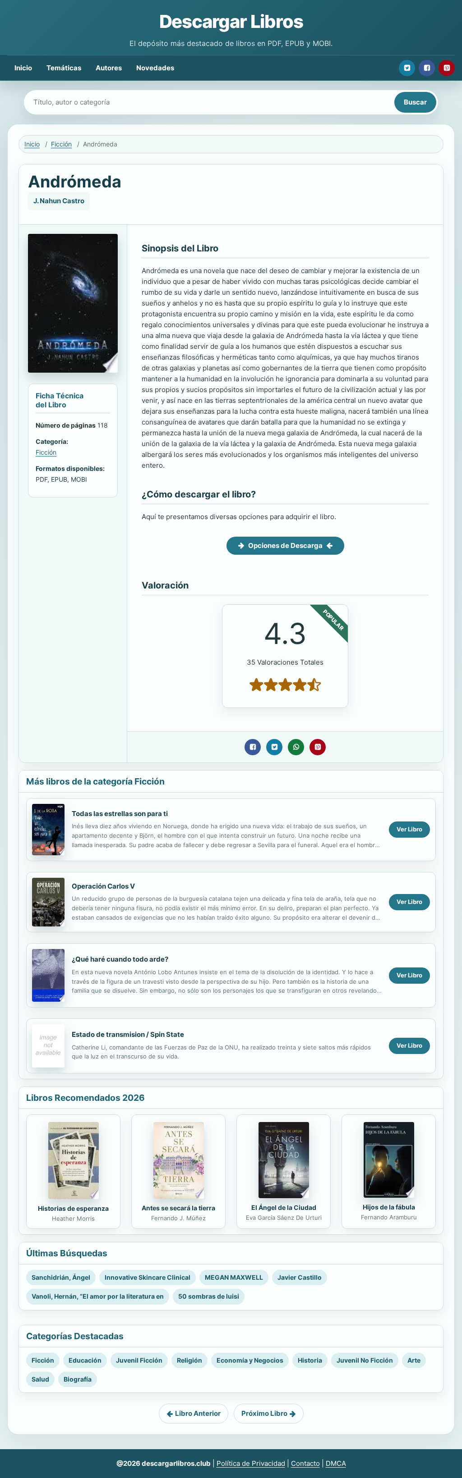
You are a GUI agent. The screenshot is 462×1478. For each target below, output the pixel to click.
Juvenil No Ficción (365, 1360)
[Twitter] (407, 68)
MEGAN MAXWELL (234, 1277)
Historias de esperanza (73, 1208)
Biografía (78, 1379)
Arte (413, 1360)
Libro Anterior (198, 1413)
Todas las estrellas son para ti (120, 813)
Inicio (23, 68)
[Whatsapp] (296, 747)
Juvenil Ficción (139, 1360)
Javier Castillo (299, 1277)
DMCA (336, 1463)
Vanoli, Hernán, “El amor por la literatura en (98, 1296)
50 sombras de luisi (208, 1296)
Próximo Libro (264, 1413)
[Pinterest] (447, 68)
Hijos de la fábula (389, 1207)
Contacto (305, 1463)
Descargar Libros (231, 21)
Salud (40, 1379)
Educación (85, 1360)
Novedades (155, 68)
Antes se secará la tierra (178, 1208)
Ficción (61, 144)
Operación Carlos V (103, 886)
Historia (310, 1360)
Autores (109, 68)
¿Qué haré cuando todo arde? (120, 959)
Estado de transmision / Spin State (128, 1034)
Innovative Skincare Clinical (147, 1277)
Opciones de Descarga (285, 545)
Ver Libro (409, 829)
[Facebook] (427, 68)
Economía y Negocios (250, 1360)
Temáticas (63, 68)
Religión (189, 1360)
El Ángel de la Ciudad (283, 1207)
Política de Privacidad (251, 1463)
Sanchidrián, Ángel (61, 1277)
